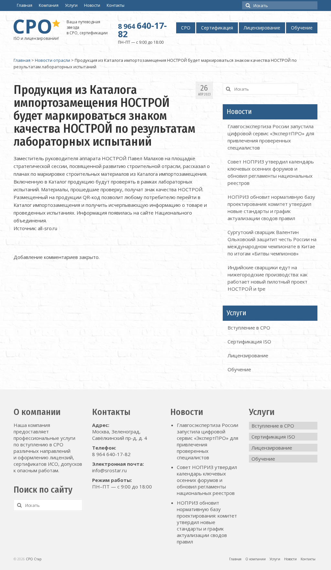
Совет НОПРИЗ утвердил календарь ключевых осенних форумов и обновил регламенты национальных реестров (207, 480)
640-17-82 (142, 30)
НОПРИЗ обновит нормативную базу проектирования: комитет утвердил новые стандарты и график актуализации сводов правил (207, 522)
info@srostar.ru (109, 470)
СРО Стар (33, 559)
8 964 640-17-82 (111, 454)
